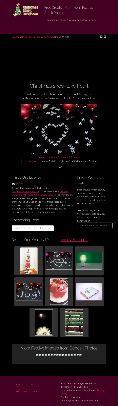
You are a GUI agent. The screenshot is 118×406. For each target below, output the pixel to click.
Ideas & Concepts (74, 240)
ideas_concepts (45, 37)
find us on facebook (26, 391)
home (19, 384)
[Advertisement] (59, 62)
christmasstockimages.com (25, 191)
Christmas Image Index (23, 37)
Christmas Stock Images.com (23, 10)
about (34, 384)
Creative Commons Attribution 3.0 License (59, 157)
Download (31, 161)
